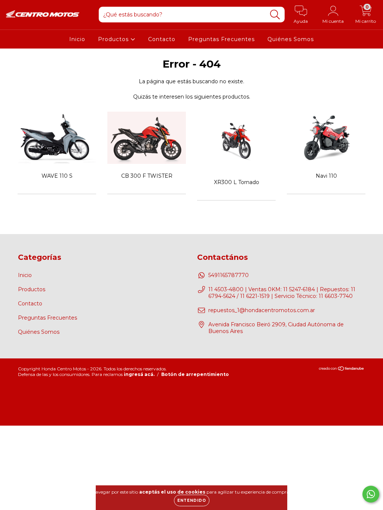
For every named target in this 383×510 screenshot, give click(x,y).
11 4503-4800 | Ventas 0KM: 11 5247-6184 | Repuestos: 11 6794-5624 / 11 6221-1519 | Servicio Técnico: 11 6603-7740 (281, 292)
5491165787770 (228, 275)
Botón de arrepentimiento (195, 374)
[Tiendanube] (341, 369)
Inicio (77, 39)
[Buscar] (275, 15)
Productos (114, 39)
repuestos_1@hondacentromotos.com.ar (261, 310)
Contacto (161, 39)
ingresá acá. (139, 374)
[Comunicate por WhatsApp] (370, 494)
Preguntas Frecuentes (221, 39)
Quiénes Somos (290, 39)
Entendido (191, 500)
